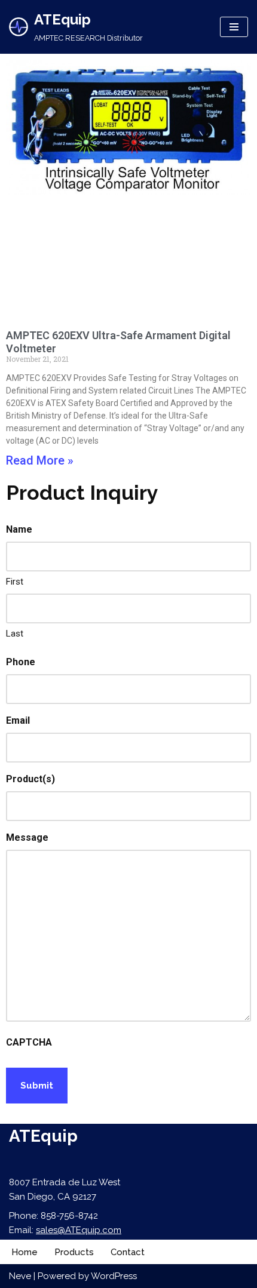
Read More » (40, 460)
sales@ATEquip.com (78, 1230)
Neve (20, 1276)
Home (24, 1252)
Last (14, 633)
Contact (128, 1252)
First (14, 581)
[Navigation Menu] (234, 27)
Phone (20, 662)
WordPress (114, 1276)
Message (27, 837)
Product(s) (30, 779)
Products (74, 1252)
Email (18, 720)
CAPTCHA (29, 1042)
